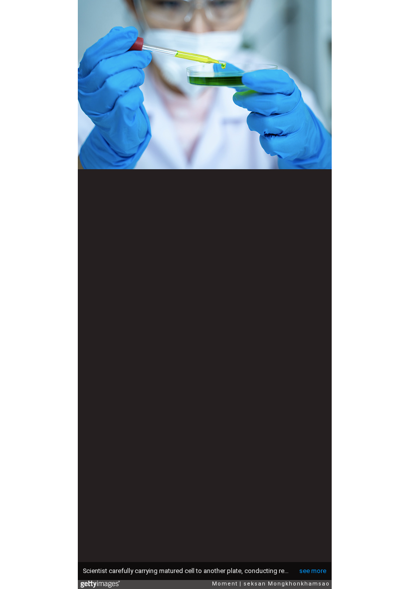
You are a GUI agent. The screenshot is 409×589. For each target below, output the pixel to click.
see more (312, 571)
